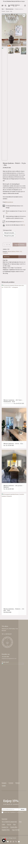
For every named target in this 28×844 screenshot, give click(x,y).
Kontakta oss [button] (5, 827)
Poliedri (17, 251)
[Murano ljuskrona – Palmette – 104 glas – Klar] (14, 549)
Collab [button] (3, 824)
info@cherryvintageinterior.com (9, 658)
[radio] (9, 233)
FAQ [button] (20, 821)
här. (23, 221)
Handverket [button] (4, 819)
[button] (2, 5)
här (6, 213)
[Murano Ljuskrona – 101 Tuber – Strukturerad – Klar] (14, 341)
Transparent (5, 253)
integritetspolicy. (19, 812)
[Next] (24, 103)
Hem (3, 9)
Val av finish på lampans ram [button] (9, 821)
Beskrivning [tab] (6, 256)
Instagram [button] (4, 783)
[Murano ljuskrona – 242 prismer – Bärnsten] (14, 466)
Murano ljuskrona (9, 9)
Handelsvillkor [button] (13, 827)
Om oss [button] (9, 824)
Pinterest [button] (17, 783)
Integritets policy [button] (6, 829)
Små (21, 251)
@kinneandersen (9, 202)
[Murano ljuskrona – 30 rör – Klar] (14, 424)
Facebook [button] (11, 783)
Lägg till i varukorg (19, 244)
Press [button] (14, 824)
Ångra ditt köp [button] (15, 829)
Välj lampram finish (7, 230)
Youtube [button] (4, 785)
